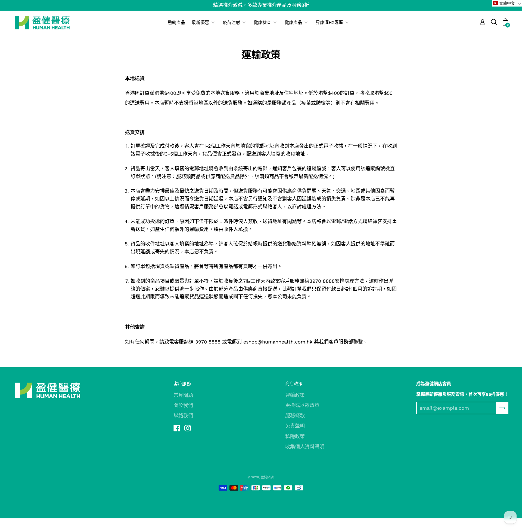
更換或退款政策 (302, 405)
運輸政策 (295, 395)
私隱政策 (295, 436)
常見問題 (183, 395)
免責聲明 (295, 426)
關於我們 (183, 405)
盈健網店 (267, 477)
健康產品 (293, 22)
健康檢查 (262, 22)
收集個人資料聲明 (304, 446)
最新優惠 (200, 22)
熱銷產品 (176, 22)
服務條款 (295, 415)
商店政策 (294, 383)
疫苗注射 (231, 22)
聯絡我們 (183, 415)
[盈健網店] (42, 23)
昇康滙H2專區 (329, 22)
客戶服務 (182, 383)
